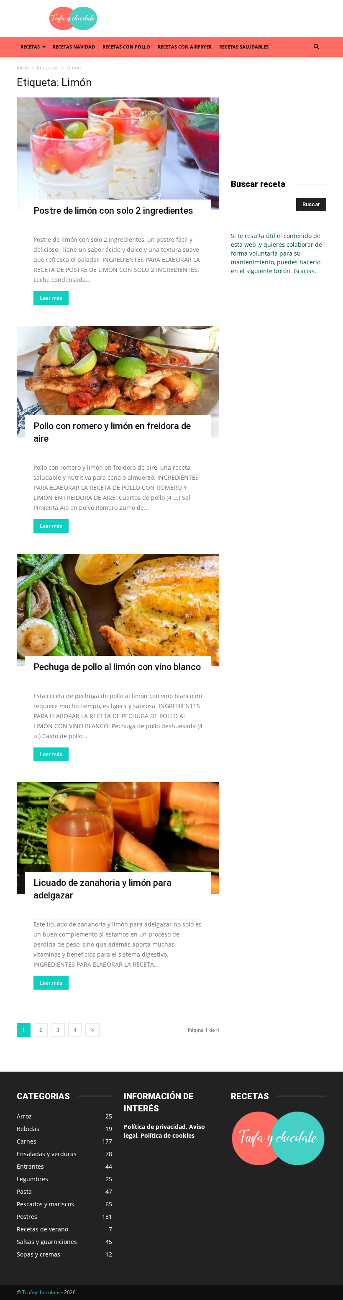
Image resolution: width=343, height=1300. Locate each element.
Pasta (24, 1191)
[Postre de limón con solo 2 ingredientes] (118, 153)
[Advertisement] (228, 18)
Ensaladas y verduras (47, 1154)
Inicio (23, 67)
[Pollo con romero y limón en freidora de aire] (118, 382)
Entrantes (30, 1166)
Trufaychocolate (41, 1292)
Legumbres (32, 1179)
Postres (27, 1217)
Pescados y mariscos (45, 1204)
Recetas (30, 47)
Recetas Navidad (74, 47)
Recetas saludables (244, 47)
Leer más (51, 298)
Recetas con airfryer (185, 47)
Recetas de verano (42, 1229)
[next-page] (92, 1030)
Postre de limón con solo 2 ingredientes (113, 210)
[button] (316, 47)
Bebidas (28, 1129)
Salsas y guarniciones (47, 1242)
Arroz (24, 1116)
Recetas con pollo (126, 47)
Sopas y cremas (38, 1254)
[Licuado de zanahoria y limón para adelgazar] (118, 838)
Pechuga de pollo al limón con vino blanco (117, 667)
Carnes (26, 1141)
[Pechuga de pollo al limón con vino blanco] (118, 610)
